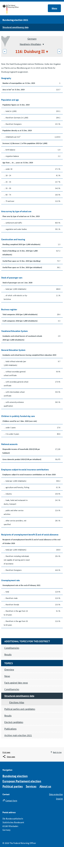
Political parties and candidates (19, 709)
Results (7, 715)
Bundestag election (15, 776)
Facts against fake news (16, 682)
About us (45, 786)
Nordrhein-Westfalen (30, 44)
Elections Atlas (16, 702)
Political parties (12, 786)
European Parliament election (21, 781)
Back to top (57, 752)
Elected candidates (13, 722)
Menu (54, 8)
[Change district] (43, 44)
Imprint (59, 798)
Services (31, 786)
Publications (10, 728)
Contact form (11, 800)
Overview (9, 669)
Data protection (56, 794)
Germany (32, 38)
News (7, 676)
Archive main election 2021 (18, 735)
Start (13, 9)
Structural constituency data (15, 27)
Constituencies (11, 689)
